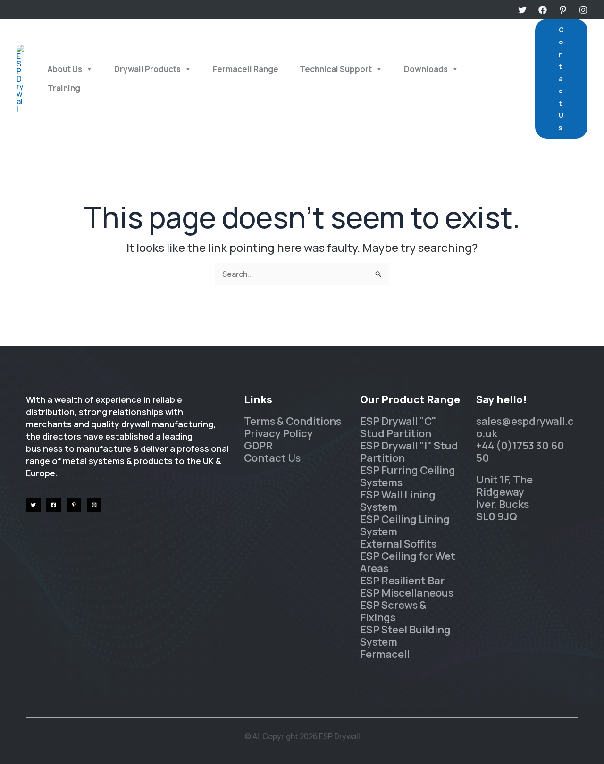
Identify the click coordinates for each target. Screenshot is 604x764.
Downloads (426, 69)
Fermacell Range (245, 69)
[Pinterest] (563, 10)
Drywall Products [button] (147, 69)
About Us (65, 69)
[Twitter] (522, 10)
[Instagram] (583, 10)
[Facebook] (542, 10)
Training (64, 88)
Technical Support (336, 69)
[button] (561, 79)
